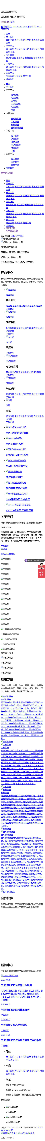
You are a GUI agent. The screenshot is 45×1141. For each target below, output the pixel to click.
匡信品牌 (18, 40)
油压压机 (29, 416)
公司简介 (10, 40)
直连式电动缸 (12, 372)
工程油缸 (36, 328)
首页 (8, 34)
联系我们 (10, 79)
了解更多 (10, 309)
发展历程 (36, 40)
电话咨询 (24, 1133)
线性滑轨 (27, 67)
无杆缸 (35, 394)
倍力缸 (22, 306)
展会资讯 (10, 76)
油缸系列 (18, 49)
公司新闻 (18, 76)
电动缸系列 (35, 49)
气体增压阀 (31, 306)
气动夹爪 (27, 394)
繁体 (12, 22)
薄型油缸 (20, 328)
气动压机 (38, 416)
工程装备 (20, 58)
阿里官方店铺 (7, 173)
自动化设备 (11, 58)
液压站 (26, 49)
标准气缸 (10, 394)
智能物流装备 (17, 128)
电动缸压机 (19, 416)
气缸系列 (15, 107)
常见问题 (27, 76)
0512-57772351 (17, 236)
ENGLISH (10, 228)
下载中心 (10, 64)
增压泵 (39, 306)
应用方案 (10, 55)
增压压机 (10, 416)
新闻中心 (10, 73)
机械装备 (29, 58)
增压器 (15, 306)
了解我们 (5, 546)
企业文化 (27, 40)
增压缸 (9, 306)
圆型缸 (28, 328)
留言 (32, 1133)
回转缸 (41, 394)
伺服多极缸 (36, 372)
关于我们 (10, 37)
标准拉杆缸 (11, 328)
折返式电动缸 (24, 372)
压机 (12, 52)
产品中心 (10, 46)
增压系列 (10, 49)
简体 (7, 22)
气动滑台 (18, 394)
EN (2, 22)
